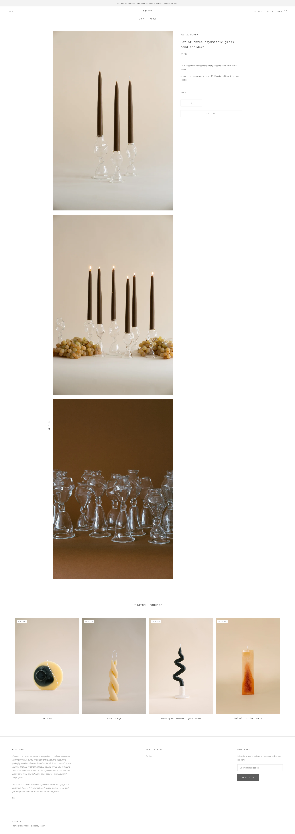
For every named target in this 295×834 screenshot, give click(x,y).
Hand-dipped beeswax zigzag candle (181, 718)
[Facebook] (189, 92)
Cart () (282, 11)
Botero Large (114, 718)
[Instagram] (13, 798)
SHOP (141, 19)
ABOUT (153, 19)
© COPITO (16, 822)
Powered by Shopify (37, 825)
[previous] (9, 667)
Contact (149, 756)
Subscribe (248, 777)
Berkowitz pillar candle (248, 718)
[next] (285, 667)
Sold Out (211, 114)
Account (258, 11)
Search (269, 11)
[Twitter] (193, 92)
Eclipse (47, 718)
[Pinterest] (197, 92)
